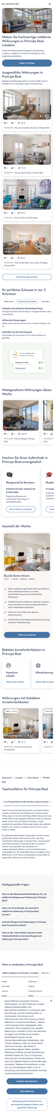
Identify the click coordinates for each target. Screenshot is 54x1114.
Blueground (6, 777)
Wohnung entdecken (27, 635)
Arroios (5, 991)
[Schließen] (51, 1001)
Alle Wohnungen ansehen (27, 277)
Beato (4, 996)
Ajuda (4, 981)
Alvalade (6, 986)
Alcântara (33, 981)
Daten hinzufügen (27, 63)
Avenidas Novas (35, 991)
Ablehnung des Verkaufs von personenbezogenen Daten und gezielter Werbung (27, 1104)
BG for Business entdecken (21, 509)
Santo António (33, 777)
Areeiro (32, 986)
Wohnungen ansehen (15, 682)
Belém (31, 996)
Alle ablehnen (27, 1091)
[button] (49, 4)
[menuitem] (20, 974)
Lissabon (19, 777)
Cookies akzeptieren (27, 1081)
